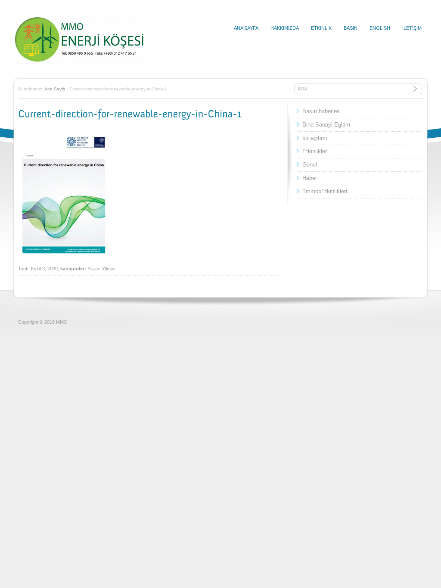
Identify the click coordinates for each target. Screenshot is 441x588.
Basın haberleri (321, 111)
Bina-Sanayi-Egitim (326, 124)
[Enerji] (79, 64)
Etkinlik (321, 28)
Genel (309, 164)
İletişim (412, 28)
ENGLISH (380, 28)
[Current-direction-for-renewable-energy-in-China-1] (130, 113)
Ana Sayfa (246, 28)
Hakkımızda (284, 28)
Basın (350, 28)
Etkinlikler (314, 151)
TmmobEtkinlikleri (324, 191)
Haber (309, 178)
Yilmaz (109, 268)
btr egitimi (314, 138)
